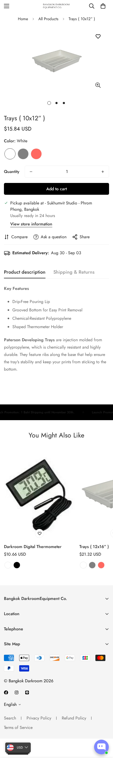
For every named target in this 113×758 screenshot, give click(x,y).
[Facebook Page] (6, 692)
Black (17, 565)
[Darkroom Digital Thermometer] (39, 493)
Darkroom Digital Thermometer (32, 547)
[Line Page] (27, 692)
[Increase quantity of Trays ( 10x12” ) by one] (103, 171)
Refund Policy (74, 718)
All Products (48, 19)
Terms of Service (18, 727)
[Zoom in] (98, 85)
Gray (23, 154)
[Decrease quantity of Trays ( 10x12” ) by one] (31, 171)
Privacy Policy (39, 718)
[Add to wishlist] (98, 36)
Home (23, 19)
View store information (31, 224)
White (10, 154)
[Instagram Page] (16, 692)
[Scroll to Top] (103, 730)
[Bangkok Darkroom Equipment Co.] (56, 6)
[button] (103, 6)
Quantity (11, 172)
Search (10, 718)
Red (36, 154)
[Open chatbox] (101, 747)
